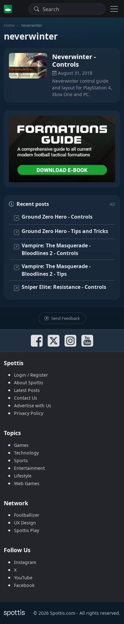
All (112, 204)
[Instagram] (70, 341)
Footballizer (26, 515)
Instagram (25, 562)
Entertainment (29, 468)
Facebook (24, 585)
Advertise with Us (32, 405)
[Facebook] (37, 341)
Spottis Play (26, 530)
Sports (21, 460)
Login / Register (31, 375)
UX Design (25, 523)
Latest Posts (27, 390)
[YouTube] (87, 341)
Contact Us (25, 398)
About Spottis (28, 383)
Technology (26, 453)
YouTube (23, 578)
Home (9, 25)
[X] (53, 341)
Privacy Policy (28, 413)
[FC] (62, 149)
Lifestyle (22, 476)
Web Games (26, 483)
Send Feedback (65, 318)
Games (21, 445)
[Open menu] (114, 8)
